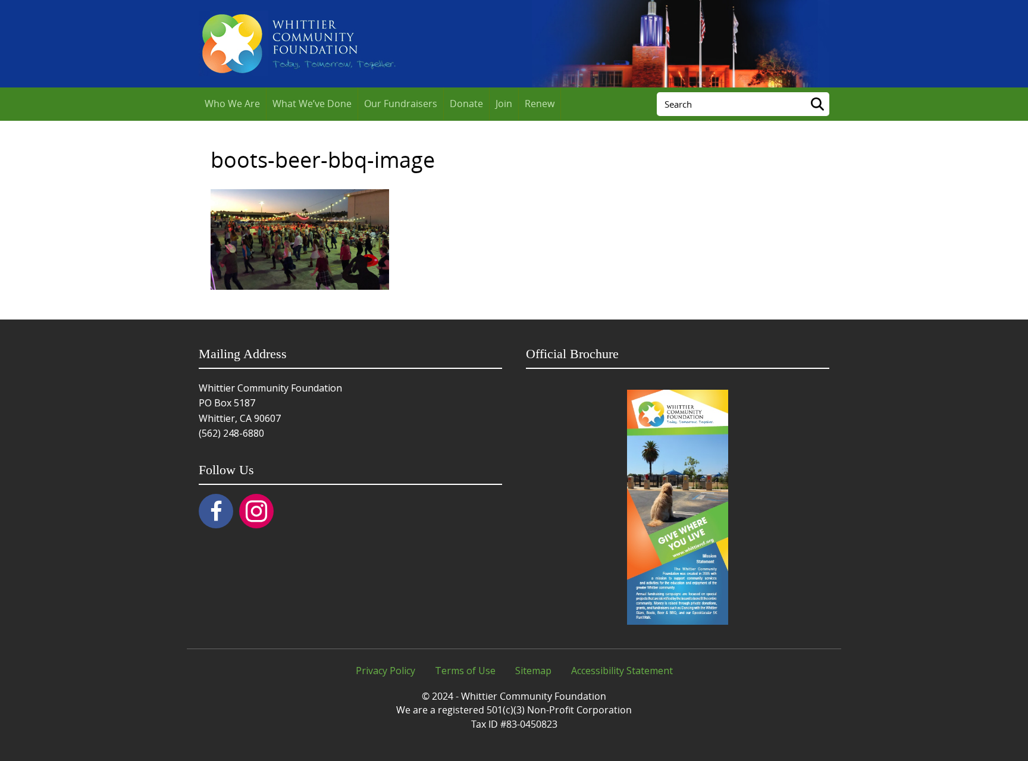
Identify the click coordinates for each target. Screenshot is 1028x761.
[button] (216, 511)
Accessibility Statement (622, 670)
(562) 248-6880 (231, 433)
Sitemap (533, 670)
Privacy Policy (385, 670)
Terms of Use (465, 670)
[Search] (817, 104)
